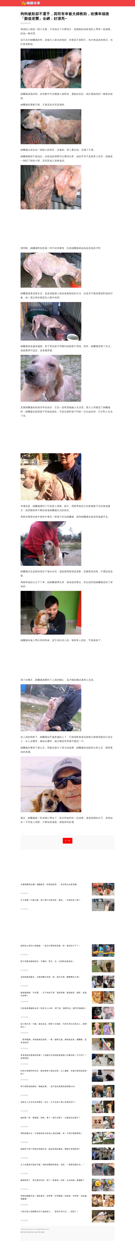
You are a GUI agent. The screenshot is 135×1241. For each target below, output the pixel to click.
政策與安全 (30, 1232)
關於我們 (23, 1232)
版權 (42, 1232)
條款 (36, 1232)
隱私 (39, 1232)
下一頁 (67, 841)
